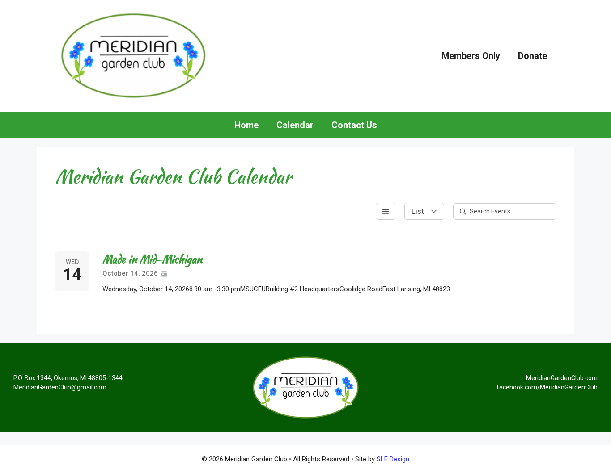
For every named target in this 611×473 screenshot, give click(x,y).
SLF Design (393, 459)
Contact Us (354, 125)
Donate (532, 55)
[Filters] (385, 211)
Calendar (295, 125)
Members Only (470, 55)
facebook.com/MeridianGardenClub (547, 387)
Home (246, 125)
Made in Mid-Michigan (152, 259)
